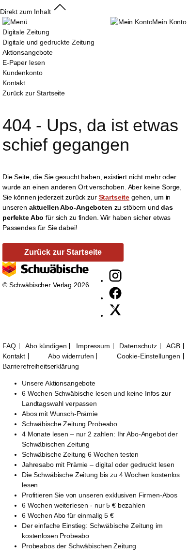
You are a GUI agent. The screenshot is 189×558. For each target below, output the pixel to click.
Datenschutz (138, 346)
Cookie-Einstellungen (148, 356)
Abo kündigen (45, 346)
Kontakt (13, 356)
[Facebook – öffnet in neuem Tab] (115, 298)
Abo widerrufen (71, 356)
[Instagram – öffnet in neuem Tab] (115, 280)
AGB (173, 346)
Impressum (93, 346)
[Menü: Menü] (14, 22)
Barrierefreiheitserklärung (40, 366)
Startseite (114, 197)
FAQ (9, 346)
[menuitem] (48, 52)
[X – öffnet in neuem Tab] (115, 315)
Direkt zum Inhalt (25, 12)
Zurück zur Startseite (33, 93)
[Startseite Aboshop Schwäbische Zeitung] (45, 275)
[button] (60, 12)
